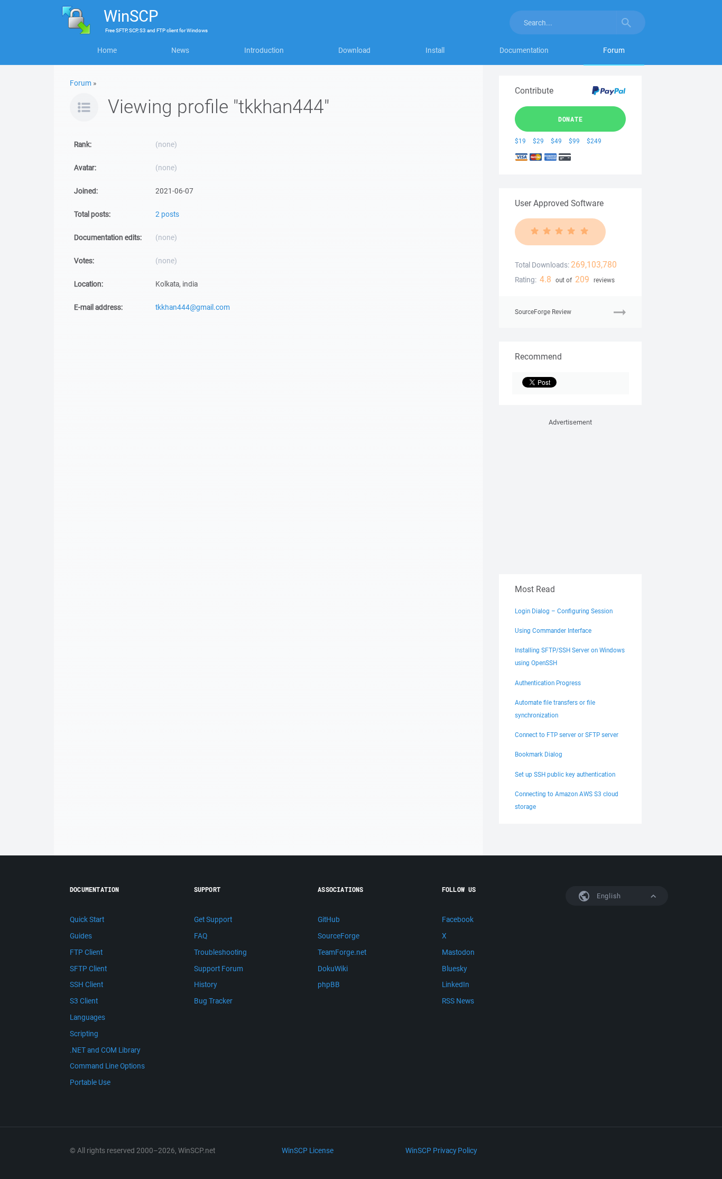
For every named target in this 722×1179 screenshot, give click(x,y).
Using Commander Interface (553, 630)
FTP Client (86, 952)
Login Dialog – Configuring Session (564, 611)
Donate (570, 119)
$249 (594, 141)
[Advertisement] (570, 494)
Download (354, 50)
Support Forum (218, 968)
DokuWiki (333, 968)
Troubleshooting (220, 952)
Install (435, 50)
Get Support (213, 919)
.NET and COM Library (105, 1050)
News (180, 50)
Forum (614, 50)
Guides (81, 936)
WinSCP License (308, 1150)
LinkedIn (455, 984)
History (205, 984)
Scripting (84, 1033)
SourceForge (338, 936)
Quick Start (87, 919)
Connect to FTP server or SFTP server (566, 735)
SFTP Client (88, 968)
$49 (556, 141)
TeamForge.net (342, 952)
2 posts (167, 214)
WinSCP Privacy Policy (441, 1150)
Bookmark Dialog (538, 754)
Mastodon (458, 952)
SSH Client (86, 984)
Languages (87, 1017)
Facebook (458, 919)
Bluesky (454, 968)
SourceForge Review (543, 312)
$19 (520, 141)
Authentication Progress (548, 683)
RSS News (458, 1001)
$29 (538, 141)
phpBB (329, 984)
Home (107, 50)
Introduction (264, 50)
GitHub (329, 919)
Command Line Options (107, 1066)
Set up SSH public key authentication (565, 774)
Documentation (524, 50)
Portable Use (90, 1082)
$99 (574, 141)
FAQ (200, 936)
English (608, 895)
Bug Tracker (213, 1001)
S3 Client (84, 1001)
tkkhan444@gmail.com (192, 307)
